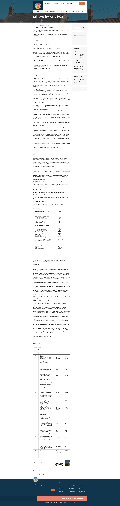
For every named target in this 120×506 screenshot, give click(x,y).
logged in (40, 474)
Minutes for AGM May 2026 (79, 43)
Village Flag (61, 491)
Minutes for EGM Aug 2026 (79, 37)
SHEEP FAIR (46, 11)
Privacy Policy (66, 502)
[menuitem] (49, 4)
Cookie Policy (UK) (72, 502)
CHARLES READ (68, 11)
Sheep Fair (80, 487)
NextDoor (73, 11)
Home (34, 13)
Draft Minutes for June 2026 (79, 41)
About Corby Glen (48, 4)
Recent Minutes (71, 488)
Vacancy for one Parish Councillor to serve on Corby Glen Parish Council (79, 70)
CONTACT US (61, 502)
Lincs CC (58, 11)
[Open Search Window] (84, 11)
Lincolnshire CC (81, 488)
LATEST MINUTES (56, 502)
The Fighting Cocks (82, 491)
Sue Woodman (47, 25)
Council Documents (72, 491)
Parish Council (70, 4)
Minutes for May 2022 (38, 462)
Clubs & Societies (62, 487)
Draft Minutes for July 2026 (79, 39)
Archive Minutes (71, 489)
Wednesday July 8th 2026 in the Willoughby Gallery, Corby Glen (79, 81)
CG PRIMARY (62, 11)
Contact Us (82, 4)
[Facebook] (83, 11)
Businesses (63, 4)
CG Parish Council (71, 487)
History (60, 485)
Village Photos (61, 489)
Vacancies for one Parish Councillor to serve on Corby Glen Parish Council (79, 59)
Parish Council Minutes (40, 13)
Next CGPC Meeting (72, 485)
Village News (56, 4)
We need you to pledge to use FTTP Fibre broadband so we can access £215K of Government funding (58, 463)
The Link (77, 11)
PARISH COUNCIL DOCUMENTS (49, 502)
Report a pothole (52, 11)
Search (75, 25)
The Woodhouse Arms (82, 489)
